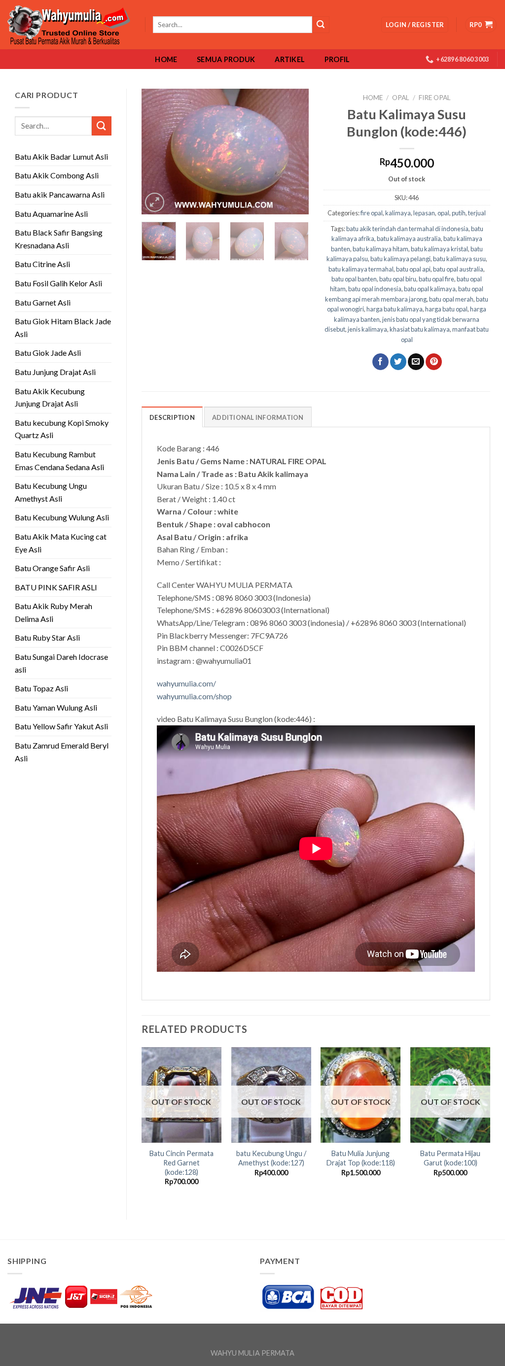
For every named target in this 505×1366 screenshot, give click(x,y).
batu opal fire (436, 279)
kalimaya (398, 213)
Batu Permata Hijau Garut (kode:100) (450, 1158)
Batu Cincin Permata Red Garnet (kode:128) (181, 1162)
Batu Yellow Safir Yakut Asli (61, 726)
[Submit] (101, 126)
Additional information (258, 417)
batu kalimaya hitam (380, 249)
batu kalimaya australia (409, 238)
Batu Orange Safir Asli (52, 568)
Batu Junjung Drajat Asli (55, 371)
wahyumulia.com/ (186, 683)
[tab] (172, 417)
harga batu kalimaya (394, 309)
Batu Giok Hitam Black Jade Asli (63, 327)
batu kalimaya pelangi (400, 259)
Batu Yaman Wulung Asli (56, 707)
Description (172, 417)
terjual (477, 213)
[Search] (320, 24)
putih (459, 213)
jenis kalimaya (367, 329)
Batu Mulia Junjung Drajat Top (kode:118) (360, 1158)
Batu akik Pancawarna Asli (60, 194)
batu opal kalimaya (430, 289)
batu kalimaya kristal (439, 249)
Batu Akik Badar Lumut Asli (61, 156)
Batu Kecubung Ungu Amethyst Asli (51, 492)
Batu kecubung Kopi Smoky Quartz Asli (61, 429)
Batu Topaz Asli (41, 688)
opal (400, 98)
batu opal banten (354, 279)
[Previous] (157, 151)
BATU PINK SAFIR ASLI (57, 587)
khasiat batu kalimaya (420, 329)
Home (166, 60)
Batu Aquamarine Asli (51, 213)
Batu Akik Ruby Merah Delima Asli (53, 612)
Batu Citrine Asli (42, 264)
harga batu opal (446, 309)
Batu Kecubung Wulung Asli (62, 517)
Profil (337, 60)
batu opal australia (458, 269)
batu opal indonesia (374, 289)
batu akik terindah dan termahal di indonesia (407, 229)
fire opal (435, 98)
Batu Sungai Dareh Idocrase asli (61, 663)
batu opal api (413, 269)
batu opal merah (451, 299)
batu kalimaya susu (459, 259)
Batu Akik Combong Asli (57, 175)
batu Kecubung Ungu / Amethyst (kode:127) (271, 1158)
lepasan (424, 213)
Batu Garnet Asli (43, 302)
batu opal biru (397, 279)
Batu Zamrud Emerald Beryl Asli (61, 752)
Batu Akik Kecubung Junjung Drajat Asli (50, 397)
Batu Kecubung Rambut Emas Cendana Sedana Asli (59, 460)
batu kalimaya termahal (361, 269)
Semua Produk (226, 60)
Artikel (290, 60)
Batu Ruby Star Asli (47, 637)
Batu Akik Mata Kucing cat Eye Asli (61, 543)
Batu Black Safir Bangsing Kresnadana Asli (59, 239)
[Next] (293, 151)
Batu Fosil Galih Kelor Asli (58, 283)
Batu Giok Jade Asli (48, 352)
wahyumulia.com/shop (194, 696)
